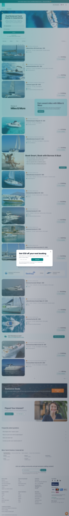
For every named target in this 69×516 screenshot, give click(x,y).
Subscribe (37, 259)
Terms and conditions (23, 263)
